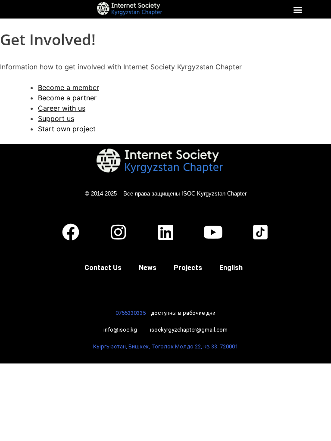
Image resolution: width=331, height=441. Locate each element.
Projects (188, 268)
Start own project (67, 128)
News (147, 268)
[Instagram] (118, 232)
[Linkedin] (165, 232)
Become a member (68, 87)
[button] (298, 9)
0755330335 (131, 313)
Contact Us (103, 268)
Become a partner (67, 97)
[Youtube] (213, 232)
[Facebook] (70, 232)
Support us (56, 118)
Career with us (61, 108)
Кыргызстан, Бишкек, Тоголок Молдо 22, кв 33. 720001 (165, 346)
